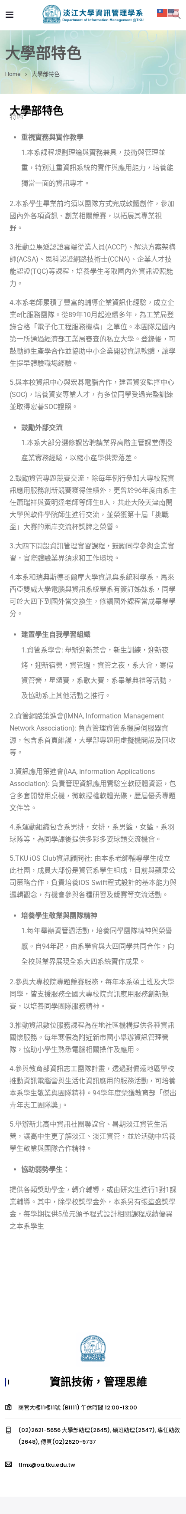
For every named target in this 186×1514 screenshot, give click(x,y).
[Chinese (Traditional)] (162, 12)
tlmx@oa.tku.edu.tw (46, 1465)
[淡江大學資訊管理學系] (93, 15)
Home (13, 74)
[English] (174, 12)
